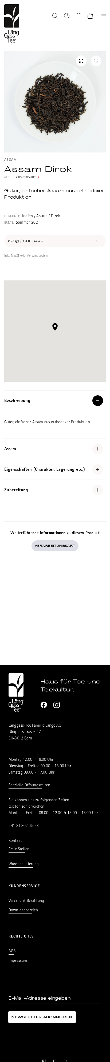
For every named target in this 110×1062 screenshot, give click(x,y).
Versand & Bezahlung (26, 901)
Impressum (18, 961)
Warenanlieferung (24, 864)
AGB (12, 951)
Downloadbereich (23, 910)
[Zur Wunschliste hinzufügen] (96, 60)
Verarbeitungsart (55, 546)
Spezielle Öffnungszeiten (29, 785)
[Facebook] (44, 705)
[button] (55, 327)
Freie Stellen (19, 849)
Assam (10, 160)
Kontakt (15, 841)
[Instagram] (56, 705)
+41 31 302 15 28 (24, 826)
